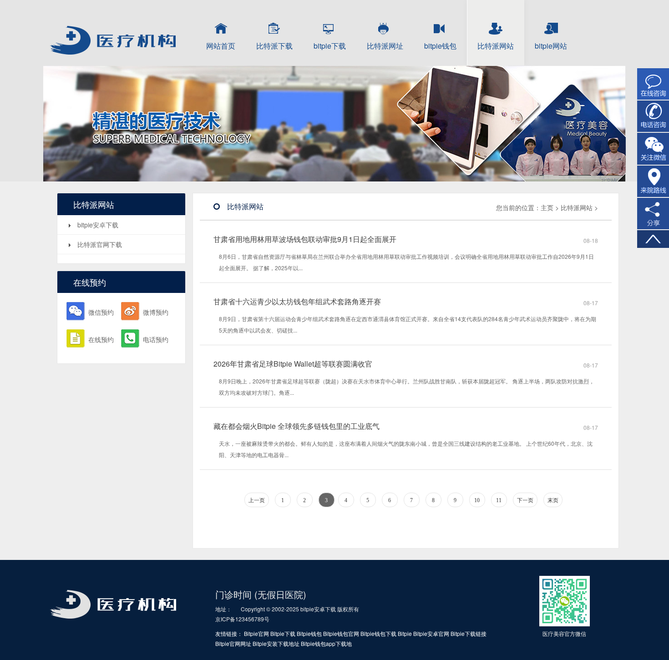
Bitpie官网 (256, 633)
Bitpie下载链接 (469, 633)
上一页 (256, 500)
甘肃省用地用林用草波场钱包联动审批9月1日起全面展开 (304, 239)
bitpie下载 (330, 45)
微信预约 (101, 312)
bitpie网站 (551, 45)
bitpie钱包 (440, 45)
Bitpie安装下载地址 (276, 643)
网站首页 (220, 45)
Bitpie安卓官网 (431, 633)
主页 (547, 207)
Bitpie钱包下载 (378, 633)
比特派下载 (274, 45)
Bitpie (405, 633)
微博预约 (155, 312)
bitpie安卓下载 (97, 224)
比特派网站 (495, 45)
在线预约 (101, 339)
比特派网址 (385, 45)
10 (477, 500)
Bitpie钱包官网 (341, 633)
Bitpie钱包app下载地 (326, 643)
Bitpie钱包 (309, 633)
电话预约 (155, 339)
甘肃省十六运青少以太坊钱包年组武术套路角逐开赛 (297, 302)
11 (499, 500)
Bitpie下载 (282, 633)
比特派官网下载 (99, 244)
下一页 (525, 500)
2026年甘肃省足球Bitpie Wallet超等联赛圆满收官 (292, 364)
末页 (552, 500)
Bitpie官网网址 (233, 643)
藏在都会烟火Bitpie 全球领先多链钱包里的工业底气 (296, 426)
